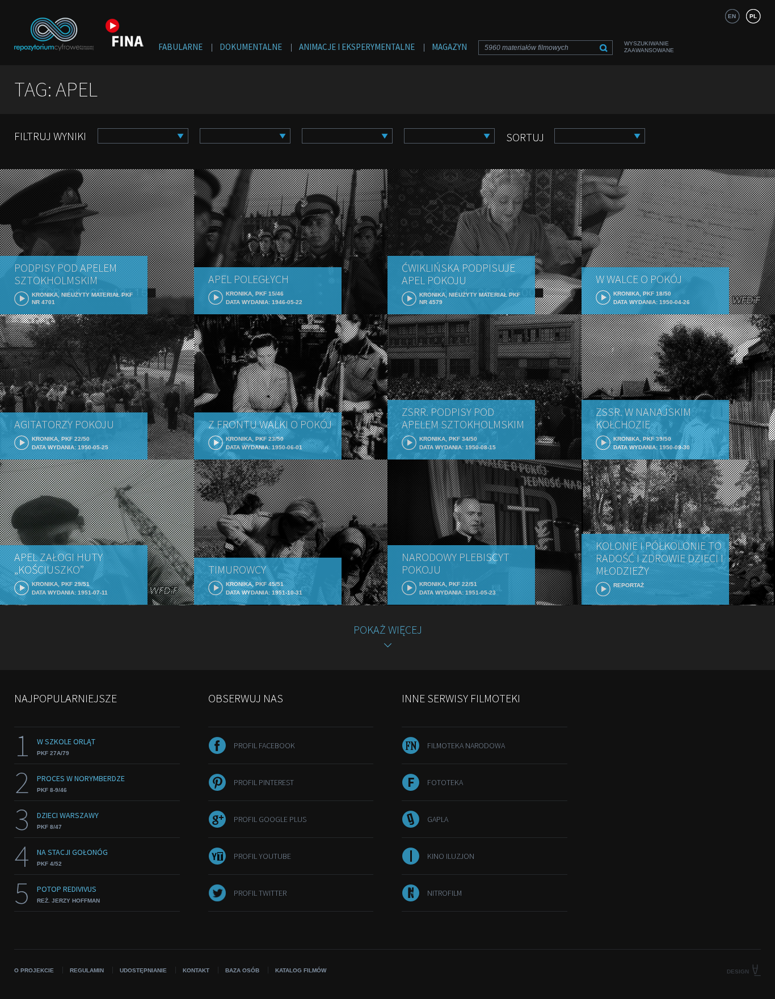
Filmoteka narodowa (466, 745)
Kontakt (196, 970)
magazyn (449, 46)
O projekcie (34, 970)
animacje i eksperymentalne (357, 46)
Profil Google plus (270, 819)
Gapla (437, 819)
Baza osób (242, 970)
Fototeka (445, 782)
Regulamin (87, 970)
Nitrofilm (444, 893)
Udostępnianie (143, 970)
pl (753, 16)
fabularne (180, 46)
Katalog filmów (300, 970)
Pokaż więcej (387, 629)
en (732, 16)
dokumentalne (251, 46)
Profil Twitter (260, 893)
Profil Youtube (262, 856)
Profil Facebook (264, 745)
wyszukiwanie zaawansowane (649, 46)
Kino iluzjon (450, 856)
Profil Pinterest (264, 782)
